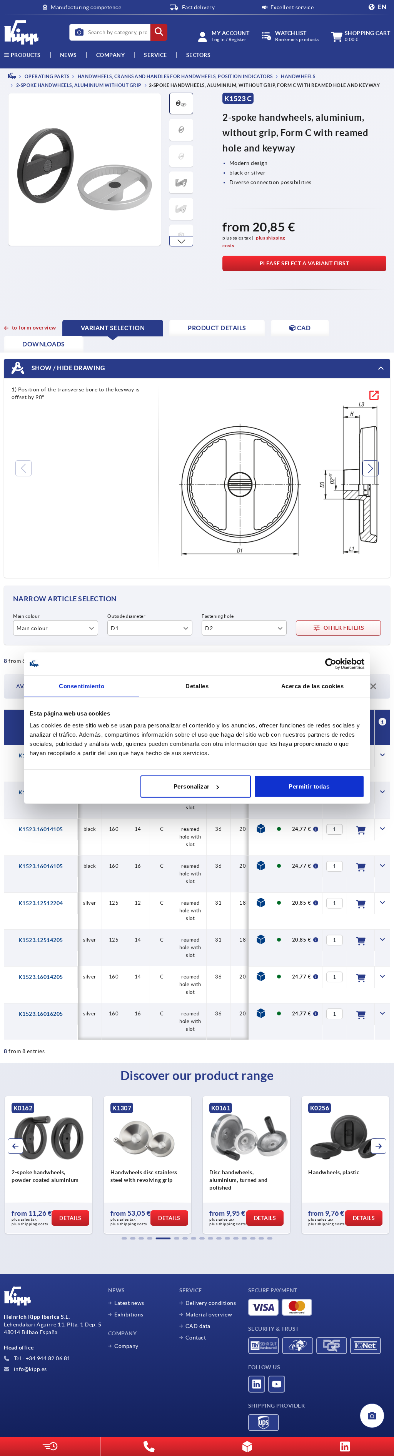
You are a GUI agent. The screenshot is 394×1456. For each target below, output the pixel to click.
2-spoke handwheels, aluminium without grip (78, 85)
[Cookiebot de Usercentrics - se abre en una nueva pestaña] (330, 663)
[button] (181, 241)
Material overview (208, 1314)
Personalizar (192, 786)
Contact (195, 1338)
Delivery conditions (210, 1303)
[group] (48, 1165)
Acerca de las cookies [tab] (312, 685)
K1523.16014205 (40, 977)
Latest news (129, 1303)
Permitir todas (309, 786)
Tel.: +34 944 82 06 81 (41, 1358)
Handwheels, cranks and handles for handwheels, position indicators (175, 76)
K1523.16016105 (40, 866)
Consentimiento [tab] (81, 685)
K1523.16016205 (40, 1014)
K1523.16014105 (40, 829)
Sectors (198, 55)
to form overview (34, 327)
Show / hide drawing (67, 367)
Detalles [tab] (197, 685)
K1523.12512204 (40, 903)
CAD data (197, 1326)
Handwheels (298, 76)
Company (110, 55)
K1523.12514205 (40, 940)
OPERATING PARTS (46, 76)
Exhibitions (129, 1314)
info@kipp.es (29, 1369)
